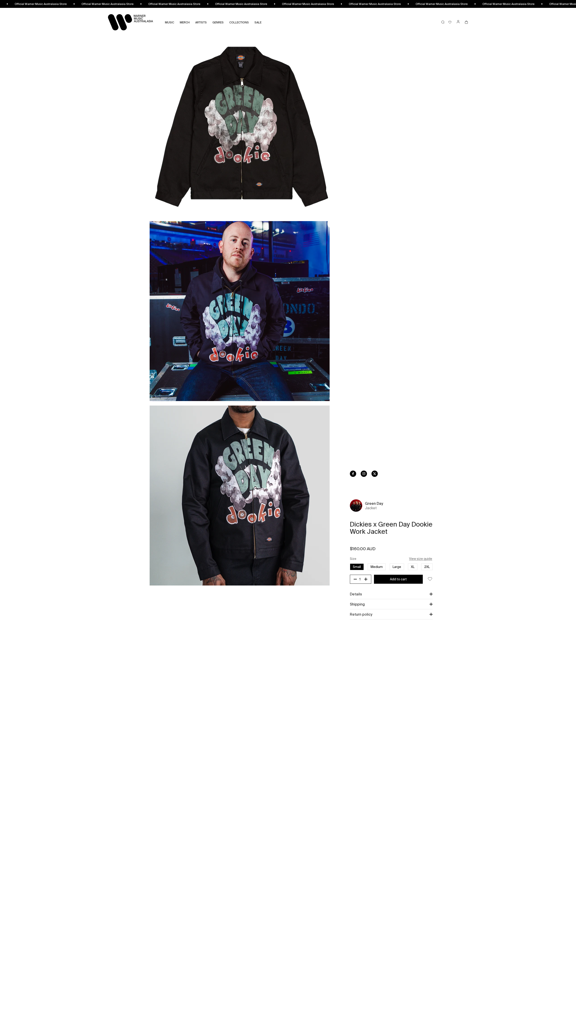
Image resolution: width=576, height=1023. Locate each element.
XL (412, 567)
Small (357, 567)
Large (397, 567)
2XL (427, 567)
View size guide (420, 559)
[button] (391, 594)
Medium (377, 567)
